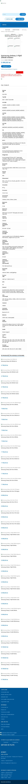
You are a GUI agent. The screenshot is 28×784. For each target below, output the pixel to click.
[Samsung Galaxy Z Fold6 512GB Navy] (14, 662)
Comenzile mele (5, 692)
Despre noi (3, 709)
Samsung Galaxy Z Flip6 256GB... (9, 545)
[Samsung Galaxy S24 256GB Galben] (14, 391)
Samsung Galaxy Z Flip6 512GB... (9, 567)
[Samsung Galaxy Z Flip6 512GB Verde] (14, 597)
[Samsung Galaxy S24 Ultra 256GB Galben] (14, 435)
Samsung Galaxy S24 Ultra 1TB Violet (10, 513)
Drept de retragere (5, 724)
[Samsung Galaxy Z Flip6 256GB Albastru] (14, 554)
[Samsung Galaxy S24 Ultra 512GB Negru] (14, 446)
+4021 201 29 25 (8, 772)
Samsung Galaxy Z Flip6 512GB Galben (10, 588)
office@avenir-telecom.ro (10, 763)
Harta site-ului (4, 717)
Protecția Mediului (5, 726)
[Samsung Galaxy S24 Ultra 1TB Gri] (14, 500)
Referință (3, 60)
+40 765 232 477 (8, 774)
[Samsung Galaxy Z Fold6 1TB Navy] (14, 673)
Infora (9, 782)
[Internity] (14, 6)
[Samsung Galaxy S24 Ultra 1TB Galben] (14, 521)
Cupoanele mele (5, 701)
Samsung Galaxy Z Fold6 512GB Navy (10, 664)
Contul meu (4, 689)
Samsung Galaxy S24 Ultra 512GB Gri (10, 458)
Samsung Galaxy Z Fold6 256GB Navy (10, 621)
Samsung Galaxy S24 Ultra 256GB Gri (10, 415)
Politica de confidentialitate (7, 714)
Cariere (2, 719)
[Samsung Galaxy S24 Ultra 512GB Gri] (14, 456)
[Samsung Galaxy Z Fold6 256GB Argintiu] (14, 608)
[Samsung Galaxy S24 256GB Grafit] (14, 370)
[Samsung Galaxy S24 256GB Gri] (14, 359)
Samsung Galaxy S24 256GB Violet (9, 383)
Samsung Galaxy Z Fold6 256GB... (9, 610)
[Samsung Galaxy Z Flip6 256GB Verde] (14, 532)
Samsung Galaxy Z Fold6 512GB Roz (9, 643)
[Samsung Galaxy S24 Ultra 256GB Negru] (14, 402)
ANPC (2, 729)
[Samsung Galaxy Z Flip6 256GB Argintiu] (14, 543)
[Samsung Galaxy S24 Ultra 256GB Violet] (14, 424)
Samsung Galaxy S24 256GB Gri (9, 361)
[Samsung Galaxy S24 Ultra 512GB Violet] (14, 467)
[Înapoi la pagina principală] (1, 30)
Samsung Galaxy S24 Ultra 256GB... (9, 404)
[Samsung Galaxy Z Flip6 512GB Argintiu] (14, 576)
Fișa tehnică (5, 85)
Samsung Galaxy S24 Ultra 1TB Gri (9, 502)
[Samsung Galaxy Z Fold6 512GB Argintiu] (14, 651)
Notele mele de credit (6, 694)
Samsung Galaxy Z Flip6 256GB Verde (10, 534)
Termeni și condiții (5, 712)
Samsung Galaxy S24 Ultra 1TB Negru (10, 491)
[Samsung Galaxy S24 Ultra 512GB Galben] (14, 478)
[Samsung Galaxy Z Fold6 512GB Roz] (14, 641)
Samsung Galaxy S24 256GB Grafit (9, 372)
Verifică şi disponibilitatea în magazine (9, 69)
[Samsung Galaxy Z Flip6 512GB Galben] (14, 586)
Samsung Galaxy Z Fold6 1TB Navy (9, 675)
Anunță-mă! (19, 72)
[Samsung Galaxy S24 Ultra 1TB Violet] (14, 511)
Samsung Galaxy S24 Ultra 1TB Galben (10, 523)
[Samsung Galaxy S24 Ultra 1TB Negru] (14, 489)
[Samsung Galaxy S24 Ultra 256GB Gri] (14, 413)
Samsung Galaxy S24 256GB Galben (10, 393)
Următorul (21, 41)
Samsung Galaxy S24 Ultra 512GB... (9, 448)
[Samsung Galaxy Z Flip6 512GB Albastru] (14, 565)
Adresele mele (4, 697)
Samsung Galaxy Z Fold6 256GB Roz (10, 632)
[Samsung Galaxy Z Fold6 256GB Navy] (14, 619)
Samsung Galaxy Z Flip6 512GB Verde (10, 599)
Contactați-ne (4, 707)
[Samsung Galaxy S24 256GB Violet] (14, 381)
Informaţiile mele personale (7, 699)
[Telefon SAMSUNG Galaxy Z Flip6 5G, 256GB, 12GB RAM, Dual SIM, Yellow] (11, 42)
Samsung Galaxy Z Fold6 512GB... (9, 653)
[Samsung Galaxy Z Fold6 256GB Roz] (14, 630)
